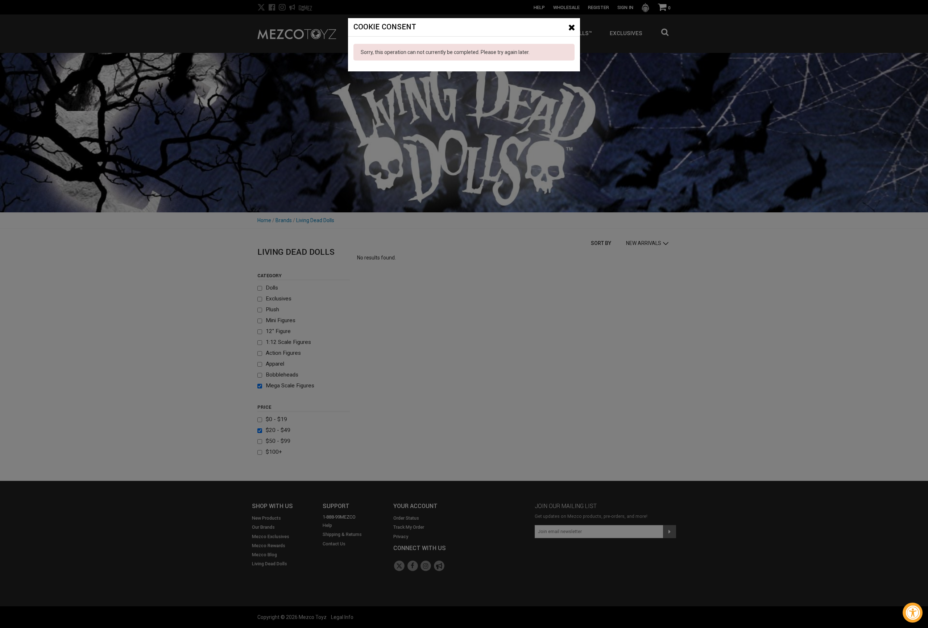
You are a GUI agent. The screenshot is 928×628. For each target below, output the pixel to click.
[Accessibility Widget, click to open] (913, 613)
